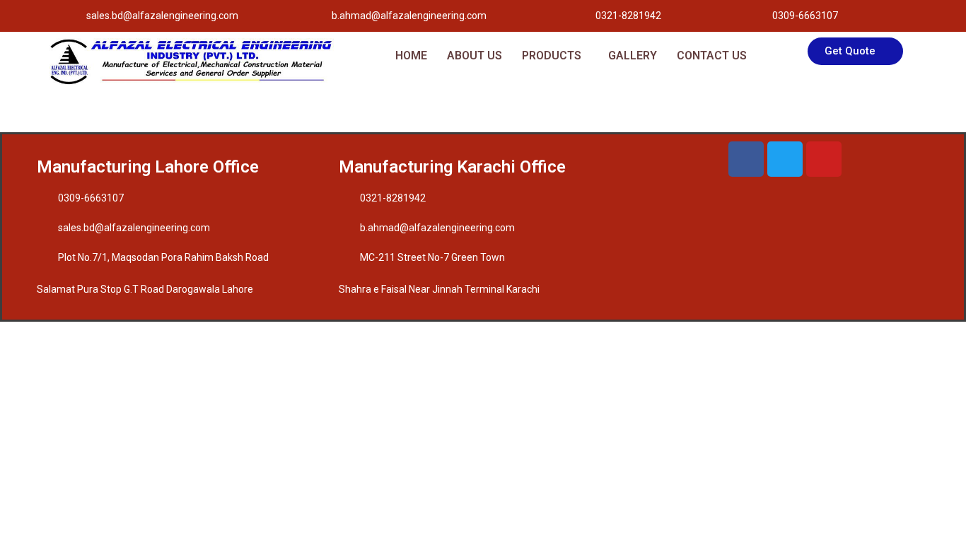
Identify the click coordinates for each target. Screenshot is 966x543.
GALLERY (632, 55)
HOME (411, 55)
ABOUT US (474, 55)
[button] (555, 55)
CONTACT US (712, 55)
